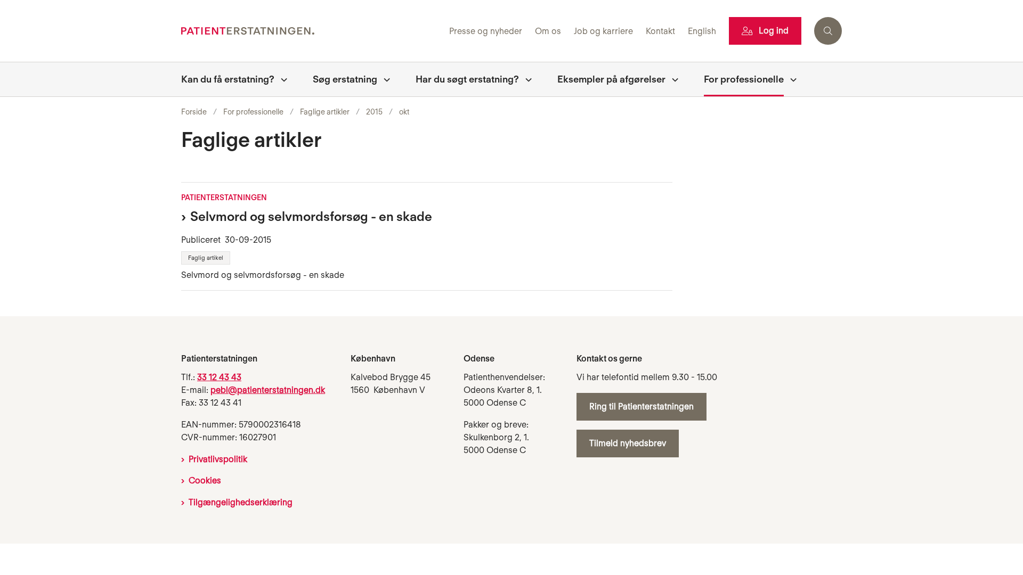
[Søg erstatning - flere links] (383, 79)
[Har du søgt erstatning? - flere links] (525, 79)
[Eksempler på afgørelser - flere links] (671, 79)
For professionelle (744, 79)
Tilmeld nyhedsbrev (627, 443)
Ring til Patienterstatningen (641, 406)
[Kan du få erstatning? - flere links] (280, 79)
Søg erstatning (345, 79)
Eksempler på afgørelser (611, 79)
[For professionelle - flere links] (790, 79)
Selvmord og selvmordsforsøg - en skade (311, 216)
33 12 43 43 (219, 377)
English (702, 31)
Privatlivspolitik (218, 459)
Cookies (205, 480)
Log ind (774, 31)
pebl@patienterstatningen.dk (267, 390)
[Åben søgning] (828, 31)
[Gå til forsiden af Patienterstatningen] (312, 31)
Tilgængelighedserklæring (241, 502)
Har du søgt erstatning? (467, 79)
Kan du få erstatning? (227, 79)
